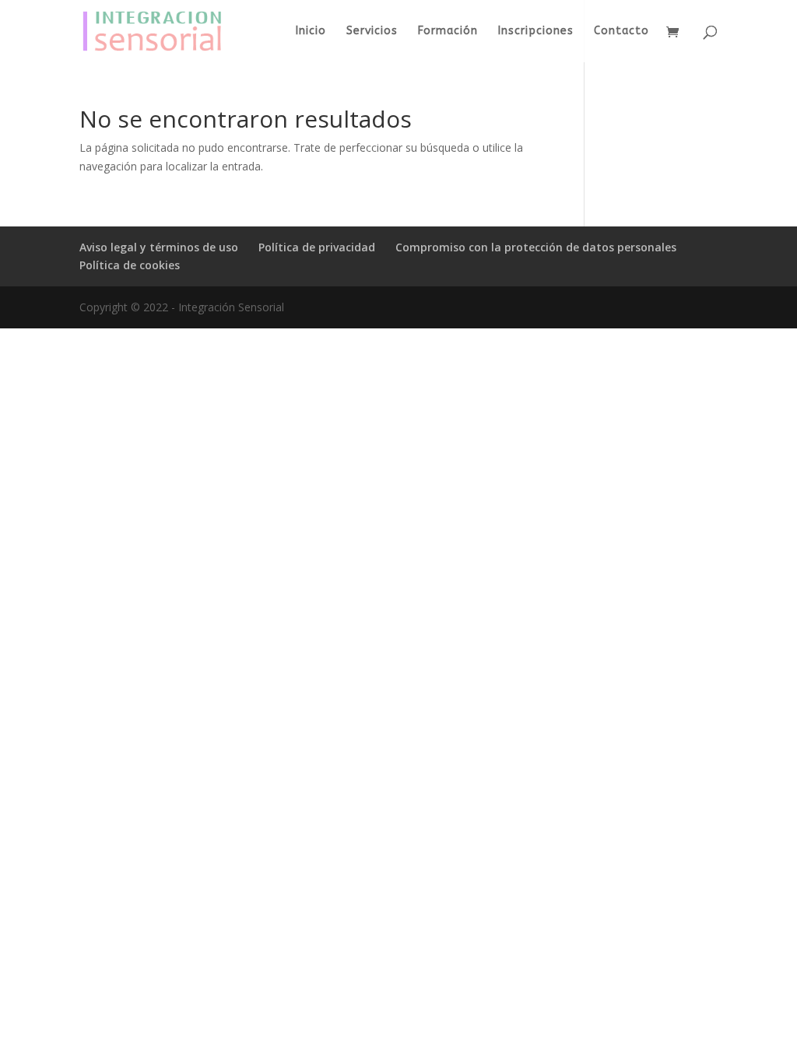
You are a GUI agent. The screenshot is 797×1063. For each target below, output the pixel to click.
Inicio (311, 31)
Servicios (372, 31)
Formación (448, 31)
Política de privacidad (316, 247)
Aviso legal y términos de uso (158, 247)
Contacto (621, 31)
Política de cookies (129, 265)
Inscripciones (536, 31)
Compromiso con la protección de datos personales (535, 247)
